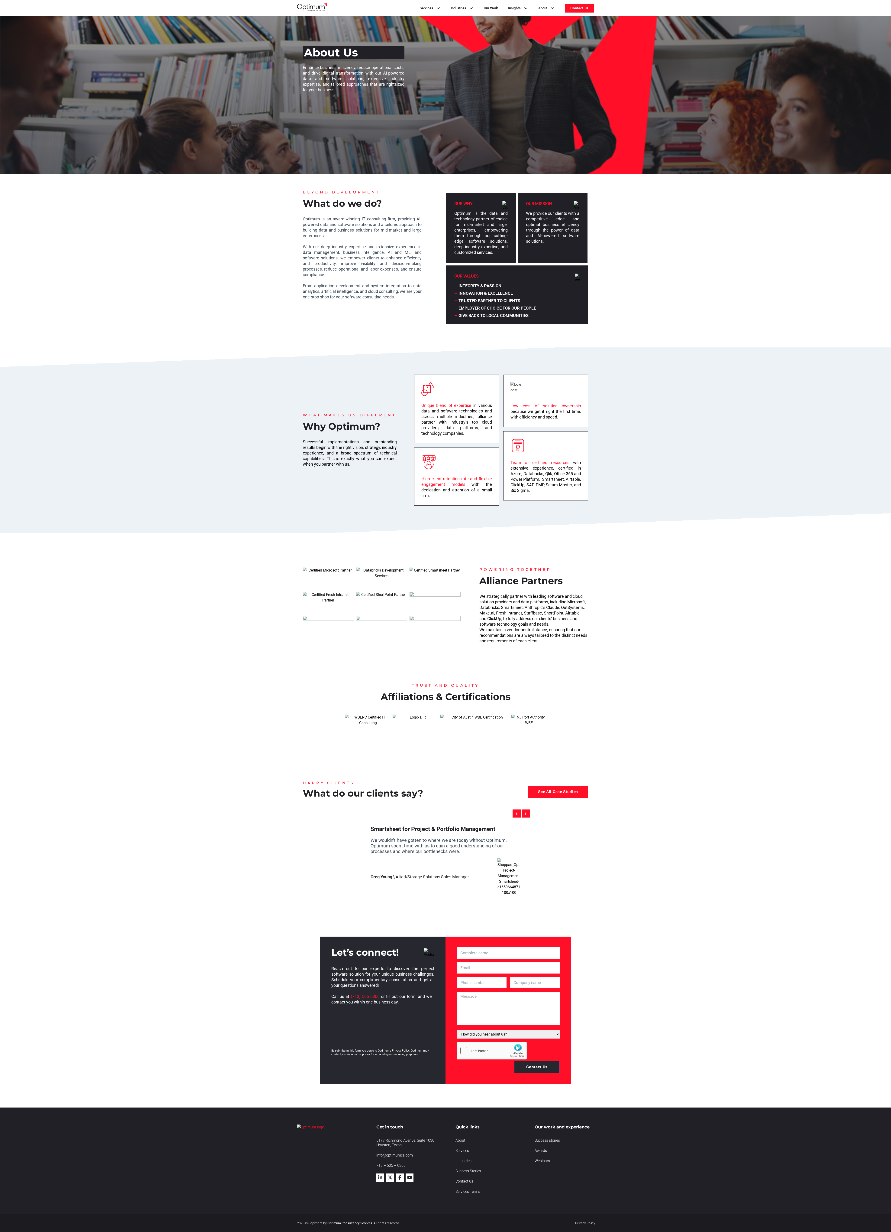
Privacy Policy (585, 1223)
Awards (541, 1150)
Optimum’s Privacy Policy (393, 1050)
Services (462, 1150)
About (460, 1140)
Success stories (547, 1140)
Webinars (542, 1161)
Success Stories (468, 1171)
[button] (517, 814)
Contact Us (537, 1067)
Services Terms (467, 1191)
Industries (463, 1161)
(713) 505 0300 (365, 996)
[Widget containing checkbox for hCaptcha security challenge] (492, 1050)
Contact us (464, 1181)
